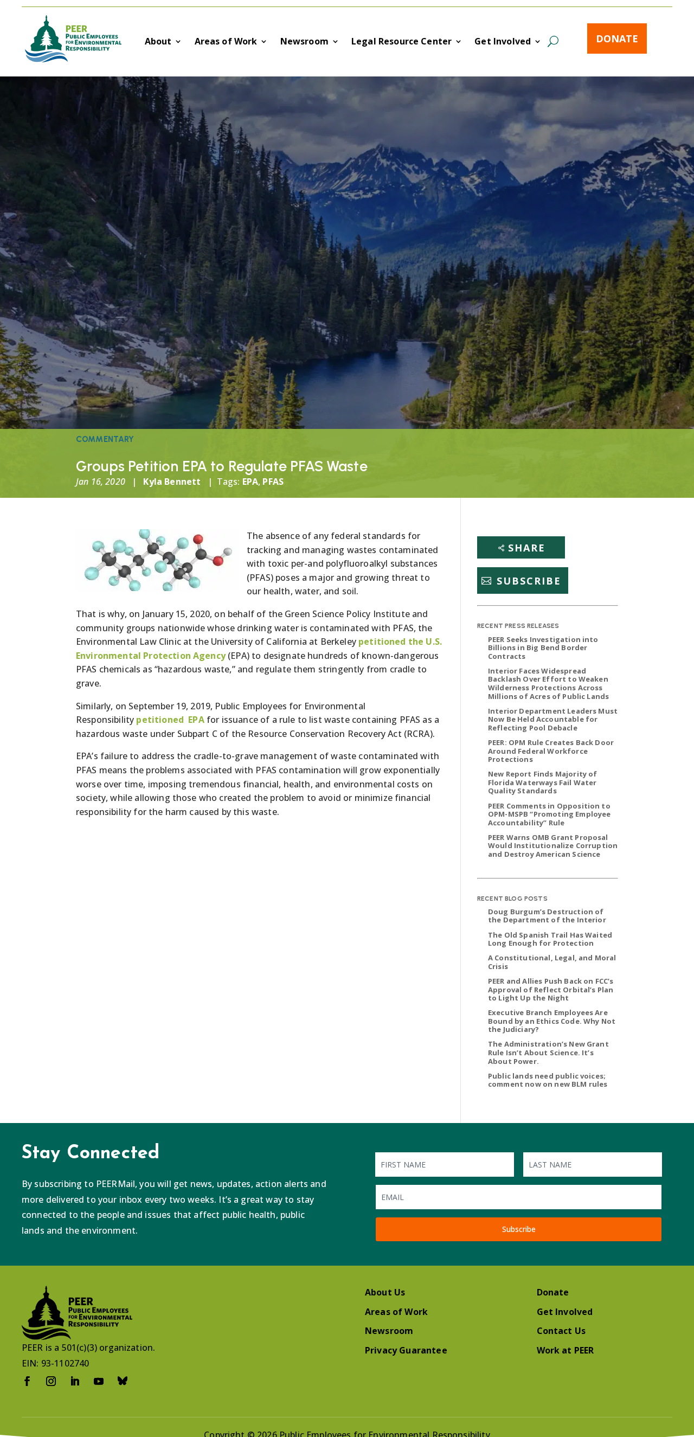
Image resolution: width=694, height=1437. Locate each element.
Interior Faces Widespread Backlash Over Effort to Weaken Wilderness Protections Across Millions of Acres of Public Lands (548, 683)
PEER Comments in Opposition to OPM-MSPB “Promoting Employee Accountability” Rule (549, 814)
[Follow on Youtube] (98, 1381)
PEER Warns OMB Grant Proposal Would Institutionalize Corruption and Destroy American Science (553, 845)
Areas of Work (226, 42)
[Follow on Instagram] (51, 1381)
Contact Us (561, 1331)
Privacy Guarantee (406, 1350)
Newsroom (304, 42)
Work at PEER (565, 1350)
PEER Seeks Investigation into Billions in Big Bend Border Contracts (543, 647)
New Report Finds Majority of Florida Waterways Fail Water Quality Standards (542, 782)
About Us (385, 1292)
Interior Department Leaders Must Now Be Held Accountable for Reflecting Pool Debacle (553, 719)
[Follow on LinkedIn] (75, 1381)
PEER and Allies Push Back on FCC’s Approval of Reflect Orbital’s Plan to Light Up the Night (550, 989)
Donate (617, 38)
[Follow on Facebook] (27, 1381)
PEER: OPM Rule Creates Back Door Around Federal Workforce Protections (551, 750)
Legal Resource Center (401, 42)
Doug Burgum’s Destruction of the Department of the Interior (547, 916)
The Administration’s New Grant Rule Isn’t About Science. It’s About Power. (548, 1052)
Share (526, 547)
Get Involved (502, 42)
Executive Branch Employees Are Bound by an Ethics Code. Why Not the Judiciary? (551, 1021)
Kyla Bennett (172, 481)
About (158, 42)
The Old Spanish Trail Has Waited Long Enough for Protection (550, 939)
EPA (250, 481)
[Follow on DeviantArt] (122, 1381)
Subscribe (529, 580)
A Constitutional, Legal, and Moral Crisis (552, 962)
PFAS (273, 481)
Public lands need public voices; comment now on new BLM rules (547, 1080)
